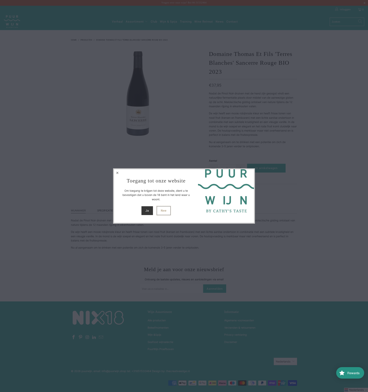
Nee (164, 210)
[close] (117, 172)
